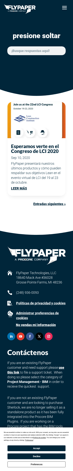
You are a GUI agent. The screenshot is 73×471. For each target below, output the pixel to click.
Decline (36, 456)
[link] (20, 9)
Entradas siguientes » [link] (49, 204)
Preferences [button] (29, 440)
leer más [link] (19, 188)
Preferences (36, 464)
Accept (36, 448)
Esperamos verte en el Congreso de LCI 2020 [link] (35, 148)
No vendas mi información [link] (36, 325)
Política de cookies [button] (39, 437)
